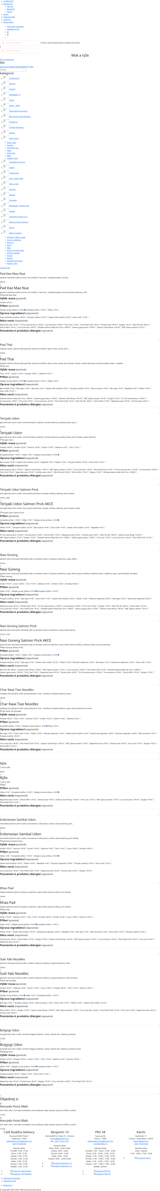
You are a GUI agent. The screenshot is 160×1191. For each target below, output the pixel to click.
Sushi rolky (11, 142)
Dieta (17, 67)
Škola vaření (8, 22)
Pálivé (11, 67)
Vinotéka (13, 200)
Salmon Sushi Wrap (108, 327)
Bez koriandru (100, 388)
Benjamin (11, 9)
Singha (125, 325)
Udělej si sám (12, 158)
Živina (11, 227)
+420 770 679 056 (141, 1144)
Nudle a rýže (12, 263)
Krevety (31, 373)
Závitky (12, 133)
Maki (9, 156)
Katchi (9, 12)
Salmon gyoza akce (83, 327)
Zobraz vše (4, 67)
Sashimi (10, 145)
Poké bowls (14, 173)
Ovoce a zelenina (14, 240)
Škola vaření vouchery (18, 111)
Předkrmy (13, 122)
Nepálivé (22, 67)
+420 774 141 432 (61, 1141)
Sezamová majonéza (139, 598)
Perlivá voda (109, 325)
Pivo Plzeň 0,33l (89, 325)
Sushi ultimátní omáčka (12, 317)
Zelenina (45, 373)
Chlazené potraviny (15, 261)
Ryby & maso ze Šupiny (18, 222)
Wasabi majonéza (54, 733)
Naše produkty (15, 233)
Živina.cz (10, 242)
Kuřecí (17, 373)
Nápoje (12, 195)
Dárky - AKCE (14, 105)
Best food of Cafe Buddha (19, 116)
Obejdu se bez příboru (11, 310)
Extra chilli (80, 317)
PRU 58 (10, 6)
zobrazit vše (5, 268)
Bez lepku (23, 388)
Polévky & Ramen (16, 127)
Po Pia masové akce (31, 325)
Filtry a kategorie (7, 59)
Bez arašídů (7, 388)
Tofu (4, 373)
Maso (9, 245)
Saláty (11, 167)
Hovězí (5, 302)
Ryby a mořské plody (15, 250)
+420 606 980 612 (100, 1144)
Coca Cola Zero (27, 327)
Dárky (5, 14)
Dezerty (12, 189)
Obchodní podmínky (15, 26)
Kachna (34, 447)
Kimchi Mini (7, 327)
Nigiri (9, 150)
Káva (9, 248)
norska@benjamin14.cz (59, 1138)
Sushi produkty (13, 253)
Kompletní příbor (35, 310)
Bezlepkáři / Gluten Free (19, 206)
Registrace (7, 1185)
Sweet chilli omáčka (60, 317)
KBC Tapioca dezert (133, 327)
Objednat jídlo (9, 17)
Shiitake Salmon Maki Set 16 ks (54, 327)
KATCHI (12, 89)
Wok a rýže (13, 184)
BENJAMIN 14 (14, 95)
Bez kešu (38, 388)
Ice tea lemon (54, 325)
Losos (18, 584)
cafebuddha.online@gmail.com (19, 1141)
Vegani (12, 211)
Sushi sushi (14, 138)
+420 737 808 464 (19, 1144)
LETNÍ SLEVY (8, 1)
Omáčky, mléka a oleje (16, 237)
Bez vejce (116, 388)
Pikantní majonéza (99, 598)
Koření (9, 255)
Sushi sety (11, 153)
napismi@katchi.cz (141, 1141)
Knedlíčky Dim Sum (17, 162)
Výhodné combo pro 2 (18, 217)
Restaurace (8, 4)
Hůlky (52, 310)
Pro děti (30, 67)
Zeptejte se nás (13, 29)
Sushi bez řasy (13, 148)
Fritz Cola (71, 325)
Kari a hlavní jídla (16, 178)
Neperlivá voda (9, 325)
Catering (7, 19)
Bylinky (10, 258)
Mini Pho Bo (141, 325)
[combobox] (20, 42)
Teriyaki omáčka (36, 317)
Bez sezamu (7, 462)
